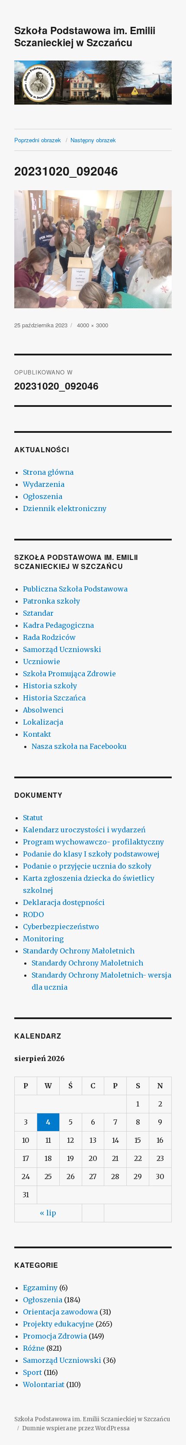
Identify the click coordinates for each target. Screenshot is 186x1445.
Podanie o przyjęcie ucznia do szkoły (87, 866)
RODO (33, 914)
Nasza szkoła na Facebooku (79, 746)
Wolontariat (43, 1384)
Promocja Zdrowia (55, 1336)
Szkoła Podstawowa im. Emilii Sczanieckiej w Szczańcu (84, 36)
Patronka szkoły (51, 601)
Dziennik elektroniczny (64, 508)
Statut (33, 817)
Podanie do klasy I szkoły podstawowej (91, 854)
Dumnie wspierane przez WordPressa (76, 1428)
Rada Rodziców (49, 637)
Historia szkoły (50, 685)
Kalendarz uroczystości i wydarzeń (84, 829)
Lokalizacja (43, 722)
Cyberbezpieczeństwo (61, 926)
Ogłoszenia (42, 496)
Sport (32, 1372)
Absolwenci (43, 710)
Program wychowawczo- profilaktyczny (93, 842)
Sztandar (38, 613)
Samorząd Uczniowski (62, 649)
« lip (48, 1212)
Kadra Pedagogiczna (58, 625)
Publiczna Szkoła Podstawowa (75, 589)
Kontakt (37, 734)
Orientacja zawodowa (60, 1312)
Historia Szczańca (54, 698)
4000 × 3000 (92, 325)
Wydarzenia (43, 484)
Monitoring (43, 938)
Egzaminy (40, 1287)
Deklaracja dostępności (64, 902)
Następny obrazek (93, 140)
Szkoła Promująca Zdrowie (69, 673)
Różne (34, 1348)
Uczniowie (41, 661)
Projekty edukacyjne (58, 1324)
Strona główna (48, 472)
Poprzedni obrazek (37, 140)
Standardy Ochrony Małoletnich (79, 950)
